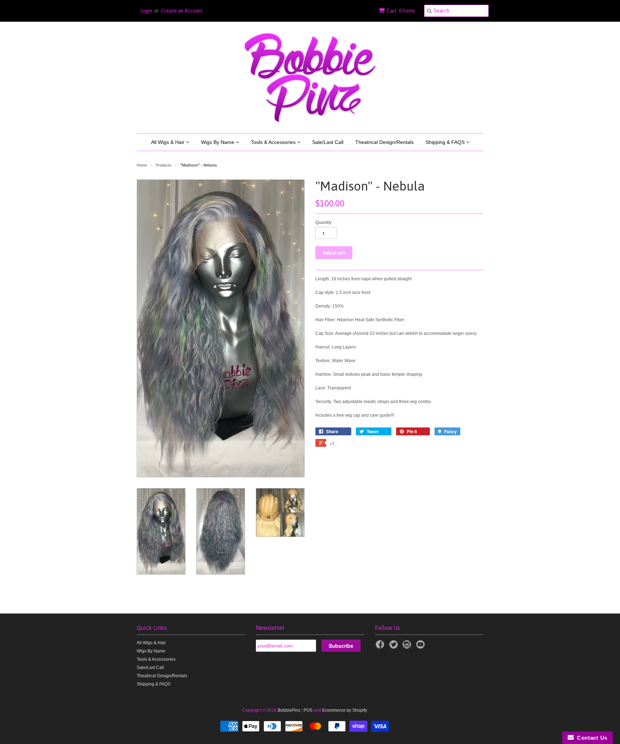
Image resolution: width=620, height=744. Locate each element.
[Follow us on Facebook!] (381, 646)
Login (146, 11)
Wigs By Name (218, 142)
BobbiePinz (289, 710)
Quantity (323, 222)
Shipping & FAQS (446, 142)
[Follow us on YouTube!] (421, 646)
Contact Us (590, 738)
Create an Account (182, 11)
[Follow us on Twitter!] (394, 646)
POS (308, 710)
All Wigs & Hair (168, 142)
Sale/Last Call (327, 142)
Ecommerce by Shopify (344, 710)
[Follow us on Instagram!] (408, 646)
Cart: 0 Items (401, 11)
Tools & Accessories (274, 142)
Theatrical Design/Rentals (384, 142)
